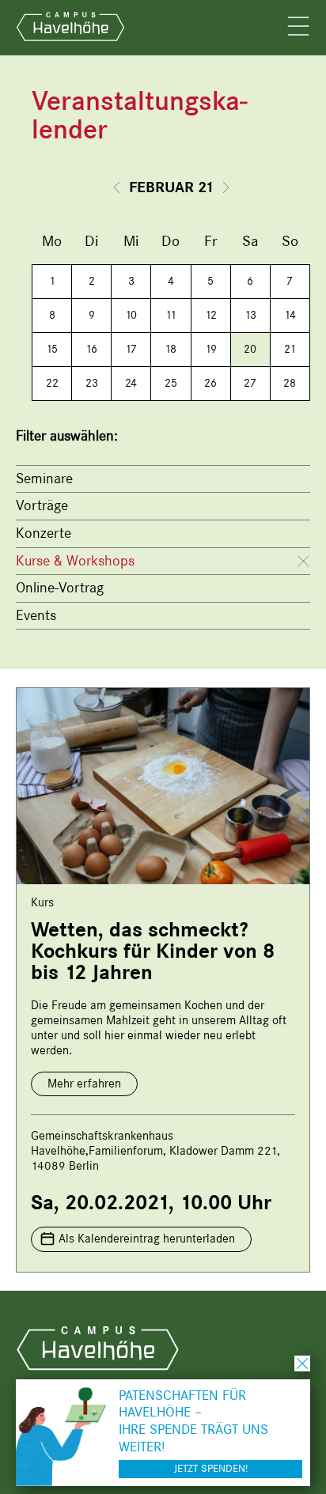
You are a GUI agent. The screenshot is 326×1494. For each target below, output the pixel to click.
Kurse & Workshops (75, 560)
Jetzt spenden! (211, 1468)
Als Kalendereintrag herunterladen (147, 1238)
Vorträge (42, 505)
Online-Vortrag (60, 587)
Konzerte (43, 533)
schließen (302, 1363)
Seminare (44, 478)
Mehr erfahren (84, 1083)
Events (36, 615)
